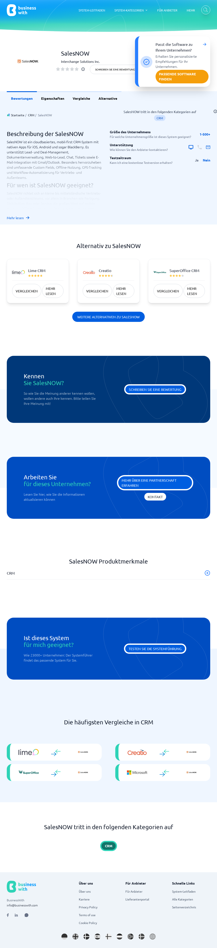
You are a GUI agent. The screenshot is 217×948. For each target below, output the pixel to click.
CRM (31, 115)
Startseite (17, 115)
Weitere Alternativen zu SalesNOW (108, 317)
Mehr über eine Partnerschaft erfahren (149, 482)
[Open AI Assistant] (26, 915)
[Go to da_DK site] (86, 937)
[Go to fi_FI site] (108, 937)
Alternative (108, 98)
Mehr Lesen (51, 291)
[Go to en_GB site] (75, 937)
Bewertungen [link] (22, 98)
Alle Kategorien (182, 899)
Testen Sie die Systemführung (155, 648)
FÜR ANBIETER (167, 10)
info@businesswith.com (22, 905)
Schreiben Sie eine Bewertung (115, 69)
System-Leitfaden (184, 891)
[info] (83, 69)
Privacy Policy (88, 907)
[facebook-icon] (8, 915)
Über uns (85, 891)
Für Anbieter (133, 891)
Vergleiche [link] (81, 98)
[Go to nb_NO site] (131, 937)
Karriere (84, 899)
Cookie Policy (88, 923)
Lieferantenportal (137, 899)
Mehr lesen (15, 218)
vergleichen (27, 291)
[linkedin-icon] (16, 915)
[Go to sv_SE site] (142, 937)
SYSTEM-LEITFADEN (92, 10)
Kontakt (155, 497)
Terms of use (87, 915)
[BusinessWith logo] (21, 10)
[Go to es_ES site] (97, 937)
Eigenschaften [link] (52, 98)
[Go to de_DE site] (64, 937)
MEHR (191, 10)
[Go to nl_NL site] (119, 937)
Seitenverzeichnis (184, 907)
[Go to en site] (153, 937)
